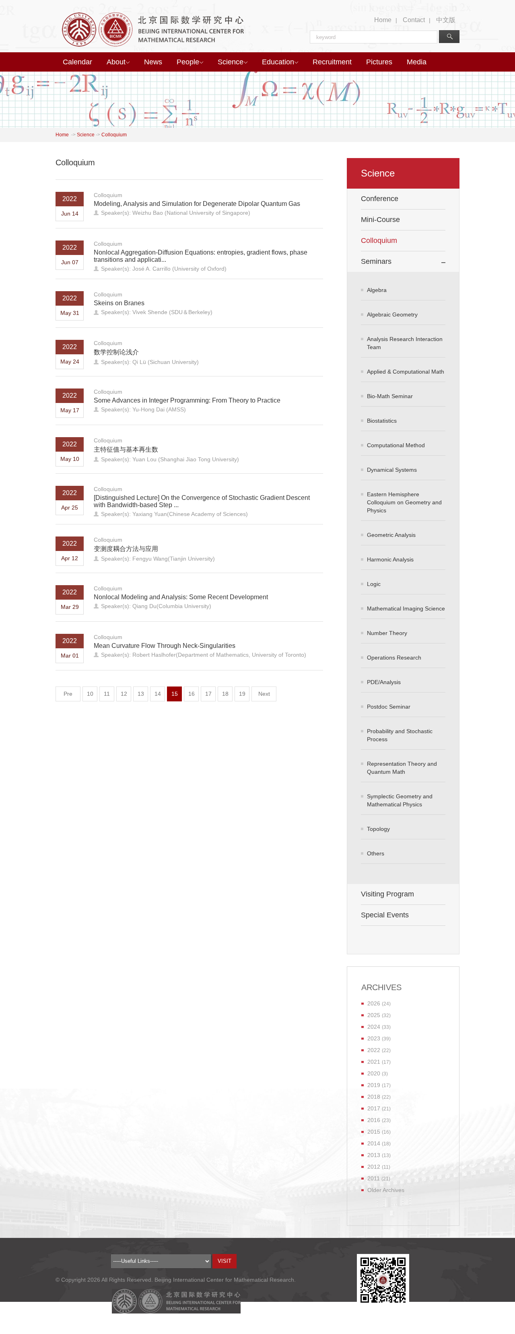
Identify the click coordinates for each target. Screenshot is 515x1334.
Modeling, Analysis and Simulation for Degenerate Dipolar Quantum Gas (197, 203)
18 (225, 694)
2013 (373, 1155)
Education (278, 62)
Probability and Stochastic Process (400, 735)
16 (191, 694)
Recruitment (332, 62)
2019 (373, 1085)
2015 (373, 1131)
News (153, 62)
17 (208, 694)
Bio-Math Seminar (390, 396)
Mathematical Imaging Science (406, 608)
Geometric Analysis (391, 535)
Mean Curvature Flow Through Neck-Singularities (164, 645)
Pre (68, 694)
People (188, 62)
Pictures (379, 62)
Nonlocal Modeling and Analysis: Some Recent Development (181, 597)
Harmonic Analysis (390, 559)
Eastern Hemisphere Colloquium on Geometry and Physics (404, 502)
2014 (373, 1143)
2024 (373, 1027)
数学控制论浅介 (116, 352)
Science (230, 62)
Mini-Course (380, 220)
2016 (373, 1120)
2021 (373, 1062)
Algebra (377, 290)
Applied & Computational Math (405, 371)
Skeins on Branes (119, 303)
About (116, 62)
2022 (373, 1050)
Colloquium (114, 135)
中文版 (445, 19)
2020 (373, 1073)
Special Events (385, 915)
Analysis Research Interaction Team (405, 343)
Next (264, 694)
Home (382, 19)
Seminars (376, 261)
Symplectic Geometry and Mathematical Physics (400, 800)
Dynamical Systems (392, 470)
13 (141, 694)
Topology (378, 829)
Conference (379, 199)
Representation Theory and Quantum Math (402, 768)
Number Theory (387, 633)
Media (416, 62)
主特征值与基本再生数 (126, 449)
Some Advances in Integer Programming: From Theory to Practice (187, 400)
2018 (373, 1097)
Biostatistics (382, 420)
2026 (373, 1003)
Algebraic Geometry (392, 314)
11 (107, 694)
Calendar (77, 62)
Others (375, 853)
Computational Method (396, 445)
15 (174, 694)
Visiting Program (387, 894)
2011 (373, 1178)
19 (242, 694)
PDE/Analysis (384, 682)
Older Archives (385, 1190)
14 (157, 694)
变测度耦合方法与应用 (126, 548)
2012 (373, 1166)
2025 (373, 1015)
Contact (414, 19)
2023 (373, 1038)
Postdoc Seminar (388, 706)
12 (124, 694)
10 (90, 694)
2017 (373, 1108)
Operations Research (394, 657)
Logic (374, 584)
